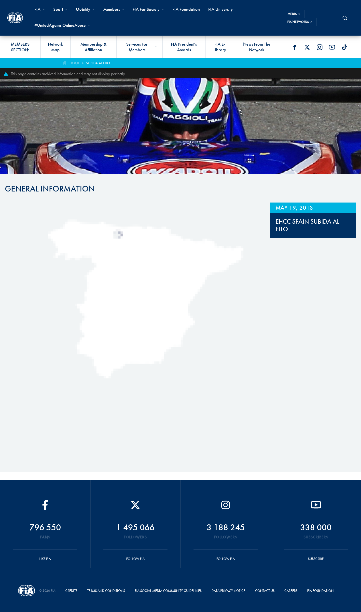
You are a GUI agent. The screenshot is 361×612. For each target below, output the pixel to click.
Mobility (83, 9)
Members (111, 9)
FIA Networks (298, 22)
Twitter (307, 47)
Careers (290, 590)
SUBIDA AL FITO (98, 63)
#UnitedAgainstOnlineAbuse (60, 25)
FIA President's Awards (184, 47)
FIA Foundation (186, 9)
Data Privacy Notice (228, 590)
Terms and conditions (106, 590)
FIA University (220, 9)
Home (74, 63)
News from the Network (256, 47)
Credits (71, 590)
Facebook (294, 47)
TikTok (344, 47)
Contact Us (265, 590)
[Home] (15, 18)
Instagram (319, 47)
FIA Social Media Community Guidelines (168, 590)
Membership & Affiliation (93, 47)
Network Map (55, 47)
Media (292, 14)
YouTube (332, 47)
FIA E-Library (219, 47)
